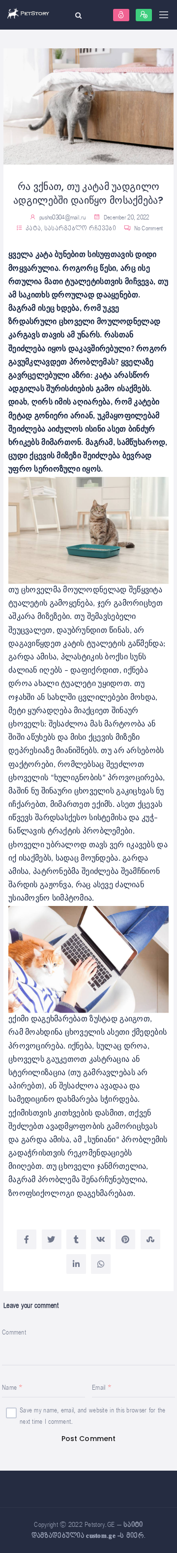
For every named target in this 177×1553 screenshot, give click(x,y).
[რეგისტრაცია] (144, 15)
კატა (33, 228)
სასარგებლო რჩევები (80, 228)
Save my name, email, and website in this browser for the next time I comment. (93, 1416)
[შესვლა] (121, 15)
